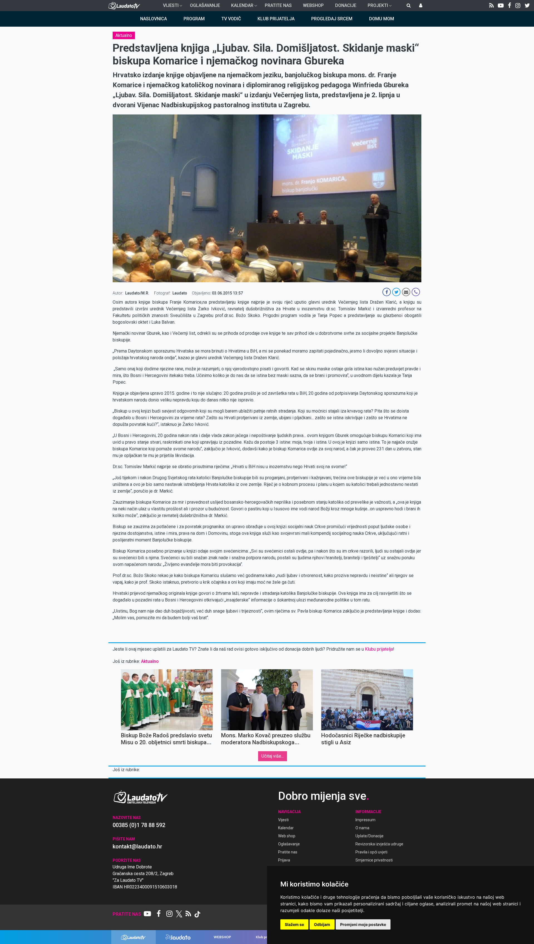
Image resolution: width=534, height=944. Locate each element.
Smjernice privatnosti (374, 860)
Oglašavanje (205, 5)
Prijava (284, 860)
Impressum (365, 820)
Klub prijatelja (276, 18)
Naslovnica (153, 18)
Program (194, 18)
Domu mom (381, 18)
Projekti (375, 7)
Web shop (286, 836)
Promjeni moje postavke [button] (363, 924)
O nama (362, 828)
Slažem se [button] (294, 924)
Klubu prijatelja (379, 649)
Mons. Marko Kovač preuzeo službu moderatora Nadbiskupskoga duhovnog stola (265, 742)
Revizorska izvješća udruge (379, 844)
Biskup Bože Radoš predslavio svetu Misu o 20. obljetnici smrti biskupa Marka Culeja (166, 742)
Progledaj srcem (331, 18)
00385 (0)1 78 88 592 (139, 825)
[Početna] (125, 5)
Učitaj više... (272, 756)
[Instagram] (518, 5)
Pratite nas (278, 5)
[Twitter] (527, 5)
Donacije (345, 5)
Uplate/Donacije (369, 836)
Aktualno (123, 35)
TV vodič (231, 18)
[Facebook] (509, 5)
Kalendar (240, 7)
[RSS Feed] (491, 5)
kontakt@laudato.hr (137, 846)
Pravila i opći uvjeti (371, 852)
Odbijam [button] (322, 924)
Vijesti (169, 7)
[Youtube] (500, 5)
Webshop (313, 5)
